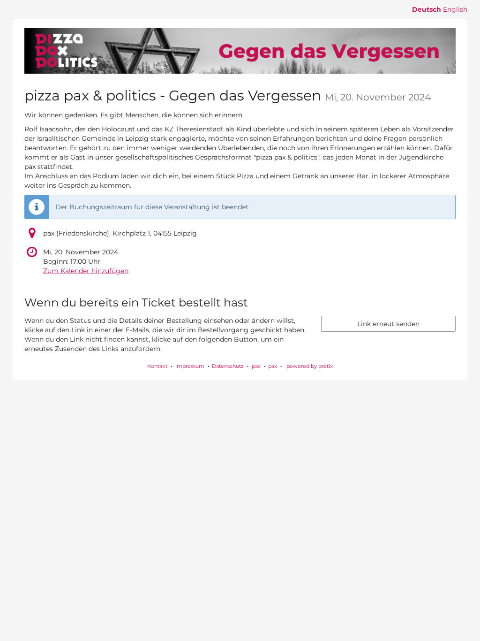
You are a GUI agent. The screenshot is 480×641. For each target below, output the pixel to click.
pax (256, 366)
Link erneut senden (388, 324)
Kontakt (157, 366)
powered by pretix (309, 366)
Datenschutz (228, 366)
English (455, 9)
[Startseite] (240, 51)
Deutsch (426, 9)
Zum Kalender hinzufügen (85, 271)
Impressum (189, 366)
